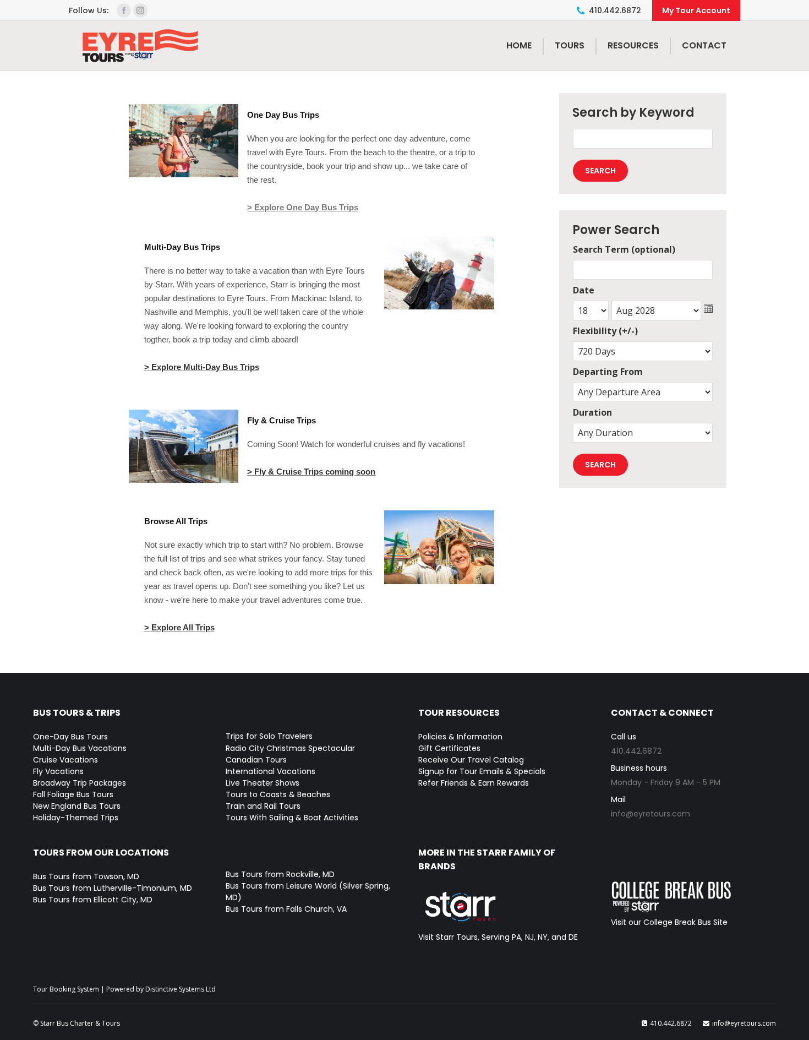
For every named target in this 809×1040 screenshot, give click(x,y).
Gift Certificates (449, 748)
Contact (704, 45)
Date (583, 290)
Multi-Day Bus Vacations (80, 748)
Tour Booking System (66, 989)
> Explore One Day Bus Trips (302, 207)
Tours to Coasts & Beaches (278, 794)
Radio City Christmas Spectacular (290, 748)
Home (519, 45)
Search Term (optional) (624, 249)
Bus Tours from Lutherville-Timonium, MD (112, 888)
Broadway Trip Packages (79, 782)
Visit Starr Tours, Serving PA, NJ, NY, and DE (498, 937)
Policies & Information (460, 736)
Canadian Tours (256, 759)
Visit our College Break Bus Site (669, 922)
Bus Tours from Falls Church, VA (286, 908)
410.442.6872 (615, 10)
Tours (569, 45)
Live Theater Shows (262, 782)
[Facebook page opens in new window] (124, 10)
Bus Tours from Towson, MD (86, 876)
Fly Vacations (58, 771)
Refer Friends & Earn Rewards (473, 782)
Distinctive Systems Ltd (180, 989)
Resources (633, 45)
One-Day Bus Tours (70, 736)
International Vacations (270, 771)
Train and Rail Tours (263, 806)
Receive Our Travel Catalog (471, 759)
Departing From (608, 372)
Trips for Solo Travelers (269, 736)
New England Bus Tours (77, 806)
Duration (592, 412)
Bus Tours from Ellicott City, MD (92, 899)
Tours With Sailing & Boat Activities (292, 817)
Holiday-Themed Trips (75, 817)
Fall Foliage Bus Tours (73, 794)
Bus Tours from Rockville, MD (280, 874)
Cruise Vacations (65, 759)
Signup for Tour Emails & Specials (481, 771)
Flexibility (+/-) (605, 331)
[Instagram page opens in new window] (140, 10)
